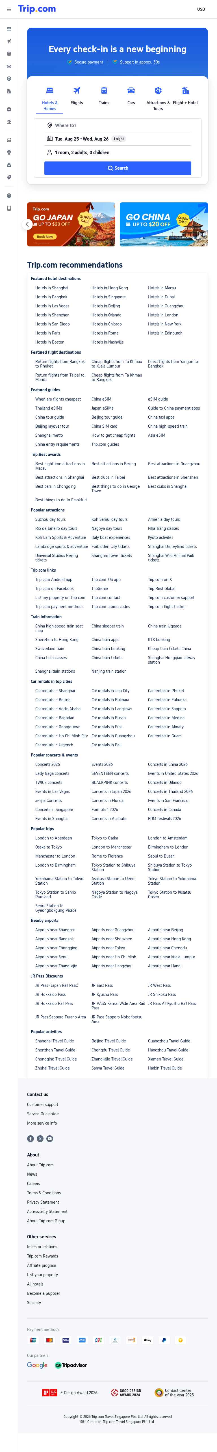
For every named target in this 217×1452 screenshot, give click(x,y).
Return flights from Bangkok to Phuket (60, 363)
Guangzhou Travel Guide (169, 1041)
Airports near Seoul (51, 957)
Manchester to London (55, 856)
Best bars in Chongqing (55, 486)
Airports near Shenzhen (112, 939)
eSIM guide (158, 399)
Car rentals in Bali (106, 745)
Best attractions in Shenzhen (173, 477)
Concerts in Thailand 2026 (170, 791)
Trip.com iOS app (106, 579)
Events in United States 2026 (173, 773)
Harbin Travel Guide (165, 1068)
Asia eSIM (156, 435)
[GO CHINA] (164, 224)
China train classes (51, 657)
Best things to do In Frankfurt (61, 500)
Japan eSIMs (102, 408)
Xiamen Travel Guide (166, 1059)
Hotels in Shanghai (51, 288)
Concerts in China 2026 (168, 764)
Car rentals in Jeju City (110, 690)
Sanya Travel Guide (108, 1068)
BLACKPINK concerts (110, 782)
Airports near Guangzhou (113, 930)
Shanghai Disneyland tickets (172, 546)
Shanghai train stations (55, 671)
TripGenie (100, 588)
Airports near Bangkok (54, 939)
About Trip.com (40, 1165)
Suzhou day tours (50, 519)
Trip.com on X (160, 579)
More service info (42, 1123)
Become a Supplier (43, 1293)
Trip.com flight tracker (167, 606)
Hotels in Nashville (108, 342)
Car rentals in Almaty (166, 727)
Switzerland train (49, 648)
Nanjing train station (109, 671)
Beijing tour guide (107, 417)
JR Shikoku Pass (162, 994)
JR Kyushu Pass (105, 994)
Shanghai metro (49, 435)
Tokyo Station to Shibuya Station (113, 867)
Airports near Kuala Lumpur (171, 957)
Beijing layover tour (52, 426)
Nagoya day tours (107, 528)
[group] (85, 62)
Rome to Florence (107, 856)
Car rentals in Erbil (107, 727)
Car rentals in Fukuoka (167, 699)
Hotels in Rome (105, 333)
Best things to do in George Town (116, 488)
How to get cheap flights (113, 435)
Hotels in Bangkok (51, 297)
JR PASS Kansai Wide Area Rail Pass (118, 1005)
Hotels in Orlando (106, 315)
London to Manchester (111, 847)
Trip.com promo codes (111, 606)
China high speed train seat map (59, 628)
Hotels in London (163, 315)
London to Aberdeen (53, 838)
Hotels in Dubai (161, 297)
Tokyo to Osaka (105, 838)
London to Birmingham (55, 865)
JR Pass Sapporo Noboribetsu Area (117, 1019)
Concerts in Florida (107, 800)
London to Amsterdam (168, 838)
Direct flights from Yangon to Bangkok (173, 363)
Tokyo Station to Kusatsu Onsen (169, 894)
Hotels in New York (164, 324)
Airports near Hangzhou (112, 966)
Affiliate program (41, 1265)
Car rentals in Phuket (166, 690)
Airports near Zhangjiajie (56, 966)
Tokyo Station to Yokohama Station (172, 880)
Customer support (42, 1104)
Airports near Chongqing (56, 948)
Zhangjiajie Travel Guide (112, 1059)
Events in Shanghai (51, 818)
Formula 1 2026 (105, 809)
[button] (9, 9)
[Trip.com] (37, 9)
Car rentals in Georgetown (58, 727)
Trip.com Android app (53, 579)
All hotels (35, 1284)
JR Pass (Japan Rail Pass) (57, 985)
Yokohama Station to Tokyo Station (59, 880)
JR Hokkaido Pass (50, 994)
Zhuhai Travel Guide (52, 1068)
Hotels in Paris (47, 333)
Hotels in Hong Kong (110, 288)
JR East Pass (102, 985)
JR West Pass (159, 985)
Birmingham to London (168, 847)
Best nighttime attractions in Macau (60, 466)
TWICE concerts (48, 782)
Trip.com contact (106, 597)
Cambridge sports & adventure (61, 546)
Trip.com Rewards (42, 1256)
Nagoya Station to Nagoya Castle (115, 894)
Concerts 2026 (47, 764)
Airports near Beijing (165, 930)
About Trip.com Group (46, 1221)
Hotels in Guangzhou (166, 306)
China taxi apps (161, 417)
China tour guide (49, 417)
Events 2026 (102, 764)
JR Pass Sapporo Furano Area (60, 1017)
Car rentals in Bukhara (110, 699)
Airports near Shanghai (55, 930)
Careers (33, 1183)
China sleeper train (108, 626)
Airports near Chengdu (167, 948)
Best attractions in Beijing (114, 464)
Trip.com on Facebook (54, 588)
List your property (42, 1274)
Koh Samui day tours (109, 519)
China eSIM (101, 399)
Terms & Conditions (44, 1193)
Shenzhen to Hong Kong (57, 639)
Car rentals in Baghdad (54, 718)
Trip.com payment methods (59, 606)
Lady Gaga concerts (52, 773)
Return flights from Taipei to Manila (59, 377)
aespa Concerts (48, 800)
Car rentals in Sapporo (167, 709)
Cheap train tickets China (169, 648)
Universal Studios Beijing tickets (56, 557)
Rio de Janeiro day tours (56, 528)
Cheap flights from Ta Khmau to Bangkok (117, 377)
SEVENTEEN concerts (110, 773)
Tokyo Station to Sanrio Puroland (55, 894)
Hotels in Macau (162, 288)
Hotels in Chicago (107, 324)
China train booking (108, 648)
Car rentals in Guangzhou (113, 736)
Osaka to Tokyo (48, 847)
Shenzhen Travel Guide (55, 1050)
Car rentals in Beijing (53, 699)
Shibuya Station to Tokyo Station (170, 867)
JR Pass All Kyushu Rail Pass (172, 1003)
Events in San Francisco (168, 800)
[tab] (49, 97)
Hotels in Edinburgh (165, 333)
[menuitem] (9, 28)
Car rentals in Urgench (54, 745)
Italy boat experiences (111, 537)
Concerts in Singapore (54, 809)
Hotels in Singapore (109, 297)
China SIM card (104, 426)
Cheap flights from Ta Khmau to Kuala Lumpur (117, 363)
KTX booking (159, 639)
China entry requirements (57, 444)
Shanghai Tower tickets (112, 555)
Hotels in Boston (49, 342)
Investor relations (42, 1247)
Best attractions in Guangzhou (174, 464)
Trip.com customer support (171, 597)
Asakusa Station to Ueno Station (113, 880)
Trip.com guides (105, 444)
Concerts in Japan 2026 (111, 791)
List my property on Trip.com (60, 597)
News (32, 1174)
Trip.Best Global (161, 588)
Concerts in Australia (109, 818)
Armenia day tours (164, 519)
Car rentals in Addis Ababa (58, 709)
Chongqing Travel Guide (56, 1059)
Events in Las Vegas (52, 791)
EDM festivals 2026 (164, 818)
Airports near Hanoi (164, 966)
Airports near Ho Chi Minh (114, 957)
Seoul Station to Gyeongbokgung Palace (56, 908)
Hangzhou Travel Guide (168, 1050)
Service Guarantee (43, 1114)
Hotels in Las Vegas (52, 306)
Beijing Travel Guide (109, 1041)
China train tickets (107, 657)
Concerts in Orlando (165, 782)
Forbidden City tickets (110, 546)
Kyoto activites (160, 537)
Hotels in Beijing (106, 306)
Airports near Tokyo (108, 948)
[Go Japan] (71, 224)
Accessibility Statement (47, 1211)
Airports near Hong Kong (169, 939)
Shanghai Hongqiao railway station (171, 659)
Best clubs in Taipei (108, 477)
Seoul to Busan (161, 856)
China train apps (105, 639)
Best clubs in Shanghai (167, 486)
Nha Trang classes (163, 528)
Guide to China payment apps (174, 408)
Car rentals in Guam (165, 736)
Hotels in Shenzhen (52, 315)
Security (34, 1302)
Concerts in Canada (164, 809)
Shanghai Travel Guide (54, 1041)
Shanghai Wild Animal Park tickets (171, 557)
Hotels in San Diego (52, 324)
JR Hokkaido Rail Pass (54, 1003)
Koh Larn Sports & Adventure (60, 537)
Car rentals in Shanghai (55, 690)
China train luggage (165, 626)
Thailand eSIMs (48, 408)
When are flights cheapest (58, 399)
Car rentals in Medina (166, 718)
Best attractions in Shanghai (59, 477)
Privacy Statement (43, 1202)
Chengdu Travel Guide (111, 1050)
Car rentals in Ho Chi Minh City (61, 736)
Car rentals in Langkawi (112, 709)
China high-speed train (168, 426)
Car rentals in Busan (109, 718)
